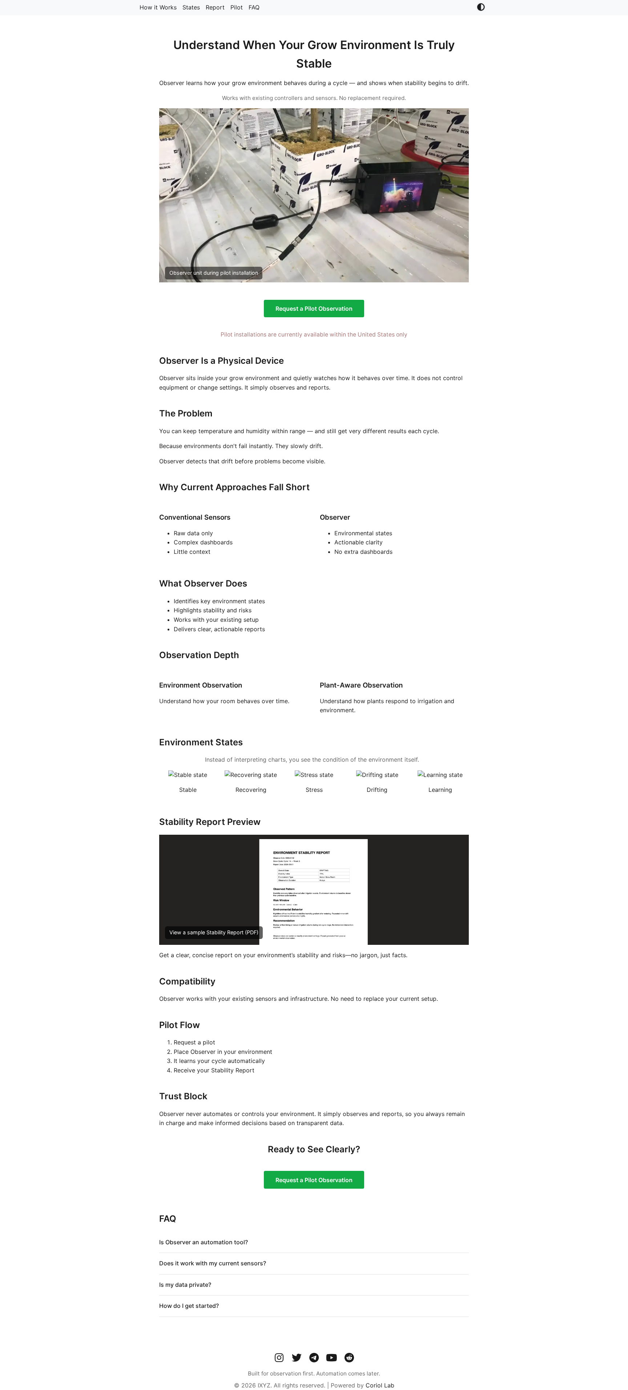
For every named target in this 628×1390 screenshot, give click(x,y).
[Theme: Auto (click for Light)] (480, 7)
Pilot (236, 7)
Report (215, 7)
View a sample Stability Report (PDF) (213, 932)
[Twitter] (296, 1357)
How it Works (158, 7)
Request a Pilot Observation (314, 308)
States (191, 7)
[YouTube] (331, 1357)
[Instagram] (279, 1357)
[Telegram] (314, 1357)
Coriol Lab (380, 1385)
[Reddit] (349, 1357)
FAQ (254, 7)
